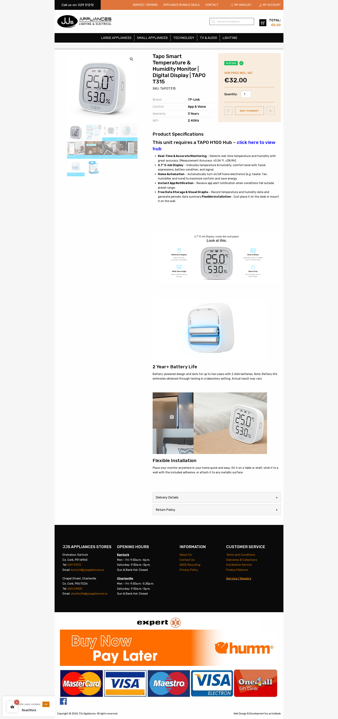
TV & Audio (208, 38)
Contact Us (187, 560)
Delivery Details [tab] (167, 497)
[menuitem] (145, 5)
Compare (271, 110)
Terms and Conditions (240, 554)
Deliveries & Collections (241, 560)
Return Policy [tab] (165, 510)
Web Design (240, 713)
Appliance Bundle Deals (181, 5)
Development (257, 713)
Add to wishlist (228, 111)
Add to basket (249, 110)
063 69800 (75, 588)
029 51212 (74, 564)
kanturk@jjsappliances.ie (87, 570)
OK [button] (46, 704)
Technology (183, 38)
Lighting (230, 38)
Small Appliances (152, 38)
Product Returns (237, 570)
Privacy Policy (189, 570)
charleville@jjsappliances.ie (89, 593)
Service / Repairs (145, 5)
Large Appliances (116, 38)
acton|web (275, 713)
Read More (29, 710)
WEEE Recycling (190, 564)
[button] (131, 59)
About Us (186, 554)
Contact (211, 5)
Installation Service (239, 564)
